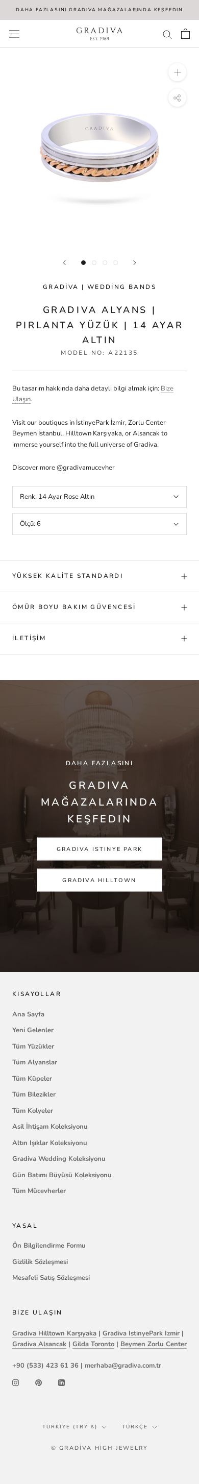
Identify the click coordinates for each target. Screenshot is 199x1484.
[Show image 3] (105, 262)
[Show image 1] (83, 262)
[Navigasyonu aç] (14, 34)
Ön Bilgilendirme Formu (49, 1245)
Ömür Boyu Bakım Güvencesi (74, 607)
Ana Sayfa (28, 1014)
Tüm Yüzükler (33, 1046)
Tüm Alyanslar (34, 1062)
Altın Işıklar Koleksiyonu (49, 1143)
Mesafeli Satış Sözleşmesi (51, 1277)
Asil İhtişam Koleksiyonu (50, 1126)
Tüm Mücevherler (39, 1191)
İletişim (29, 638)
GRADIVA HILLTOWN (99, 880)
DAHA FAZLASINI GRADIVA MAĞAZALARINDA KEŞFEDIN (99, 10)
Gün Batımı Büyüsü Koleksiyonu (62, 1175)
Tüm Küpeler (32, 1078)
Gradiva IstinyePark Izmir (141, 1333)
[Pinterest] (38, 1382)
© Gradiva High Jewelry (99, 1448)
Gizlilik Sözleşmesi (40, 1262)
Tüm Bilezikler (34, 1094)
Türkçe (135, 1426)
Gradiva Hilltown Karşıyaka (54, 1333)
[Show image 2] (94, 262)
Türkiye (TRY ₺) (69, 1426)
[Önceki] (64, 262)
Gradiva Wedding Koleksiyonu (59, 1158)
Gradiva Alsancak (39, 1344)
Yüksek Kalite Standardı (67, 576)
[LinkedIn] (61, 1382)
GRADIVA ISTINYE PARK (99, 849)
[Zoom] (177, 72)
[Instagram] (15, 1382)
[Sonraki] (134, 262)
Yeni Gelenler (33, 1030)
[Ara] (167, 34)
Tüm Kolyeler (32, 1110)
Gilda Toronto (93, 1344)
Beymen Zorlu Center (153, 1344)
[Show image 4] (115, 262)
